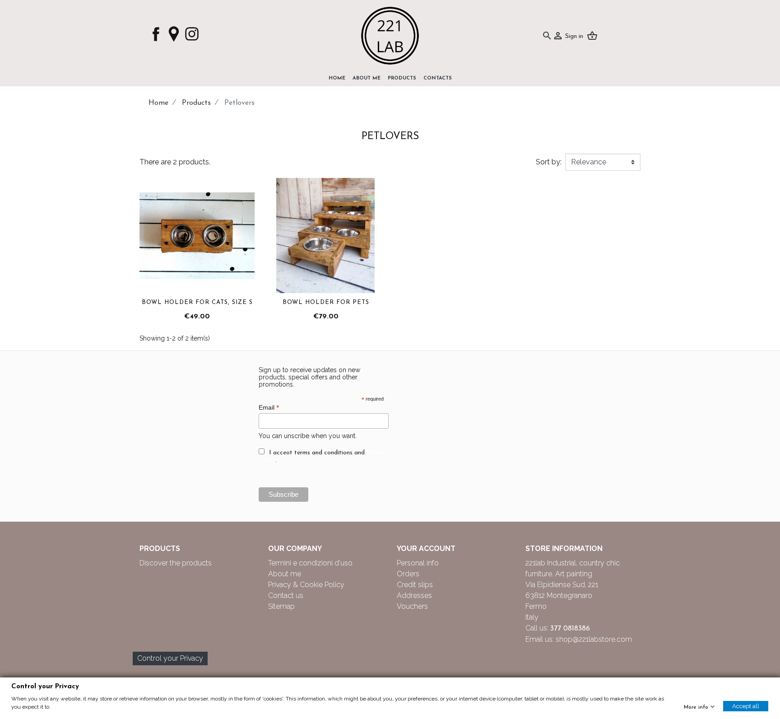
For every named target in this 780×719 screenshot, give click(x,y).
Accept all (745, 706)
